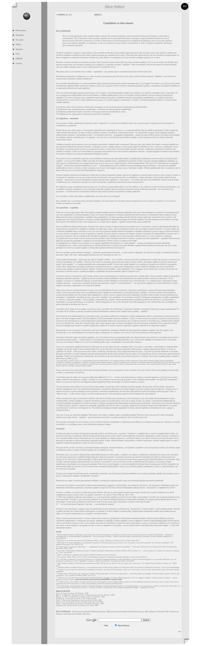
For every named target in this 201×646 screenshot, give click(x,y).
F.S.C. (18, 54)
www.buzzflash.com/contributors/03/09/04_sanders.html (98, 579)
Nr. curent (19, 40)
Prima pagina (21, 30)
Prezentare (20, 35)
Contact (19, 63)
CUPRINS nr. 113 (64, 15)
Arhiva (18, 44)
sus (179, 631)
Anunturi (19, 49)
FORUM (19, 59)
